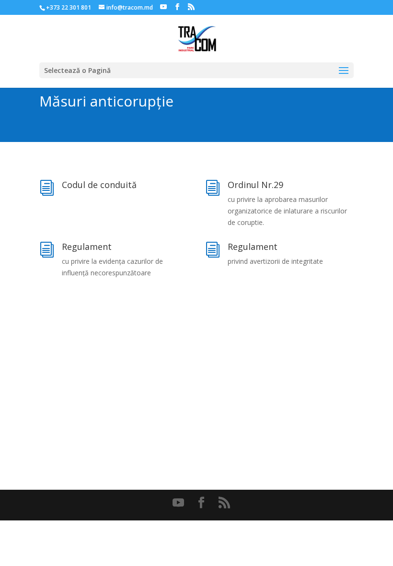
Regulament (87, 246)
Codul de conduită (99, 184)
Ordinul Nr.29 (255, 184)
